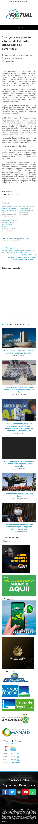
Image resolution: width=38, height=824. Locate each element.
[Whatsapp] (32, 792)
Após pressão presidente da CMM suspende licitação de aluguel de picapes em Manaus (19, 526)
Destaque (18, 58)
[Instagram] (19, 792)
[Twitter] (12, 792)
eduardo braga (18, 238)
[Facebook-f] (5, 792)
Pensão (17, 240)
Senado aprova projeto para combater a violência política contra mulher (19, 352)
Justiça (26, 238)
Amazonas (8, 58)
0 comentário (9, 61)
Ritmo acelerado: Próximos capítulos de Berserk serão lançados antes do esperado (19, 464)
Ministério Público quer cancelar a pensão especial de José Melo (26, 208)
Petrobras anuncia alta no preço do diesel (19, 495)
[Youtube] (25, 792)
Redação (8, 55)
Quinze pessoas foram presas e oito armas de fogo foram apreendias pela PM (19, 389)
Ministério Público (8, 240)
